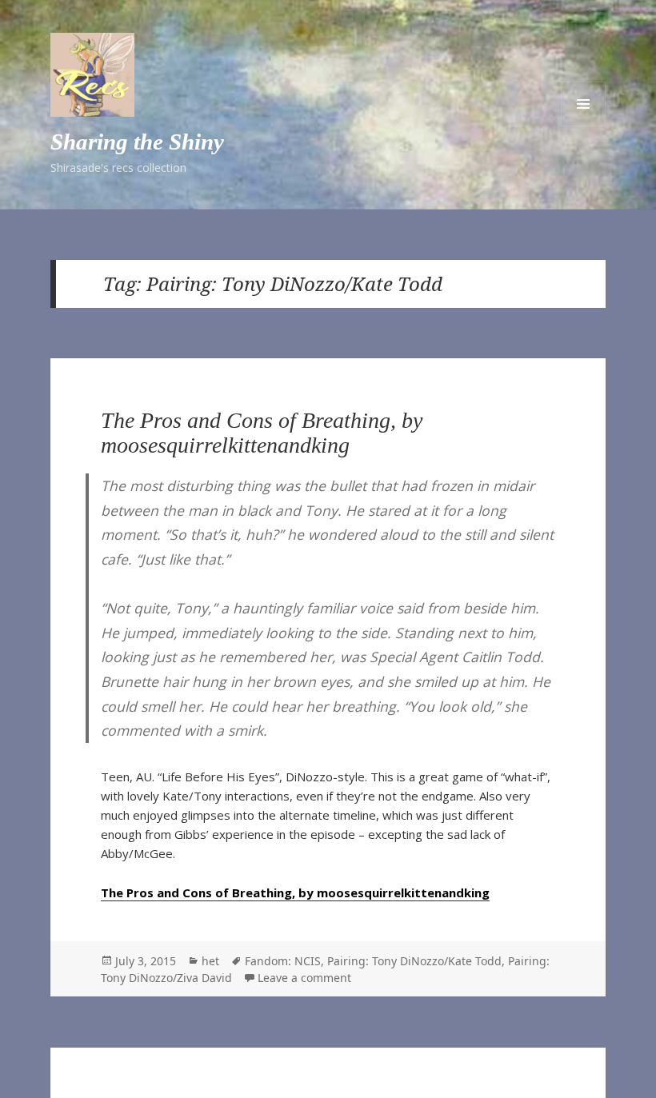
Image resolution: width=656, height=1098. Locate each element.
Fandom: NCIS (283, 960)
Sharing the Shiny (137, 141)
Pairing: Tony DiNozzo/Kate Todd (414, 960)
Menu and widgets (583, 104)
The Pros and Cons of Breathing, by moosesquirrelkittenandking (261, 432)
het (210, 960)
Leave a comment (304, 977)
